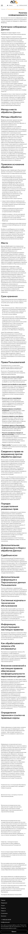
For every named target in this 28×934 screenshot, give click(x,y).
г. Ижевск (10, 5)
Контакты (3, 916)
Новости (3, 910)
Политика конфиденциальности (15, 9)
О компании (4, 913)
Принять (14, 931)
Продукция (4, 903)
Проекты (3, 908)
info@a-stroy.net (5, 922)
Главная (3, 9)
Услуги (3, 905)
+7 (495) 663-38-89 (22, 5)
